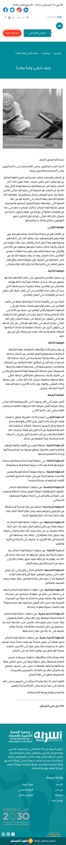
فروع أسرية (27, 785)
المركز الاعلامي (25, 790)
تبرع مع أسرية (12, 33)
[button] (53, 33)
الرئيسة (59, 785)
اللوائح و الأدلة (26, 795)
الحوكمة (59, 795)
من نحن (59, 790)
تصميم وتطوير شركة (44, 841)
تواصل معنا (57, 801)
